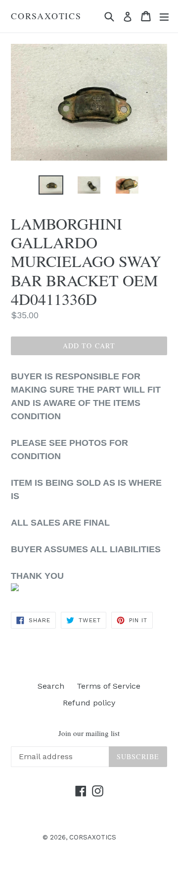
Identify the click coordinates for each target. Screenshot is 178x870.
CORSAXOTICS (46, 16)
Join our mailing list (89, 733)
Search (51, 686)
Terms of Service (108, 686)
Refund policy (89, 702)
